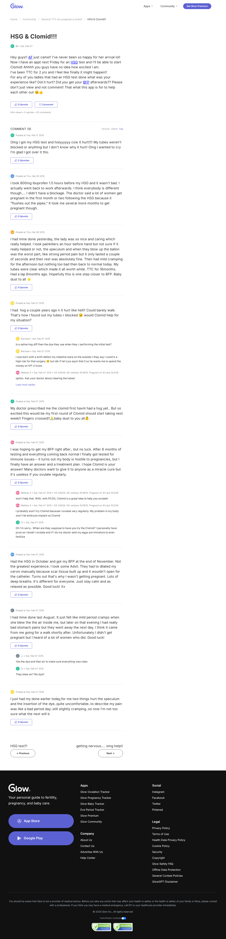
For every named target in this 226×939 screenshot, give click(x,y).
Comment (47, 104)
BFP (86, 82)
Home (13, 19)
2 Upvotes (23, 160)
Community (29, 19)
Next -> (110, 753)
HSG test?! (18, 746)
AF (30, 57)
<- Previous (23, 753)
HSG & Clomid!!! (96, 19)
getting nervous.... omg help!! (99, 746)
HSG (74, 62)
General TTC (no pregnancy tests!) (61, 19)
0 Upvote (23, 104)
